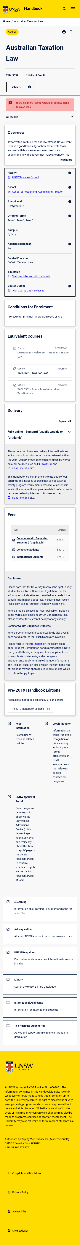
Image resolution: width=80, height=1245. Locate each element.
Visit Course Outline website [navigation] (28, 290)
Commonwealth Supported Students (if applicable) (32, 540)
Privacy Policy (20, 1192)
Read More (66, 160)
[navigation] (30, 709)
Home (6, 21)
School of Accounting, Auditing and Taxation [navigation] (37, 191)
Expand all (65, 421)
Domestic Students (28, 549)
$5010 (60, 549)
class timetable (20, 468)
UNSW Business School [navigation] (25, 177)
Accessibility (19, 1211)
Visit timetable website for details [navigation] (31, 276)
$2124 (60, 540)
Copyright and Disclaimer (26, 1173)
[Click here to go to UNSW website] (11, 10)
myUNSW (46, 464)
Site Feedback (20, 1230)
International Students (30, 556)
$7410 (60, 556)
